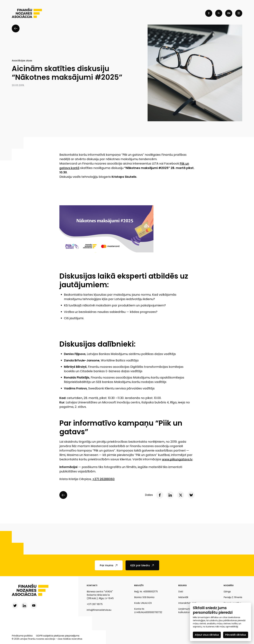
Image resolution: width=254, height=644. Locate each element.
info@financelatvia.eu (99, 609)
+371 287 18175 (95, 604)
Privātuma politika (22, 635)
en (228, 13)
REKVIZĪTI (139, 585)
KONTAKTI (92, 585)
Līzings (227, 591)
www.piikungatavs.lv (177, 459)
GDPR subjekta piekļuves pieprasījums (57, 635)
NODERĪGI (229, 585)
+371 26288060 (103, 479)
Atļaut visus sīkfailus (207, 634)
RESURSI (182, 585)
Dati (180, 591)
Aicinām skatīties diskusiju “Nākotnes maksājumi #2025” (67, 73)
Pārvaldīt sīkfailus (235, 634)
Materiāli (183, 597)
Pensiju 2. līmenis (233, 597)
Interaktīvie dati (187, 603)
